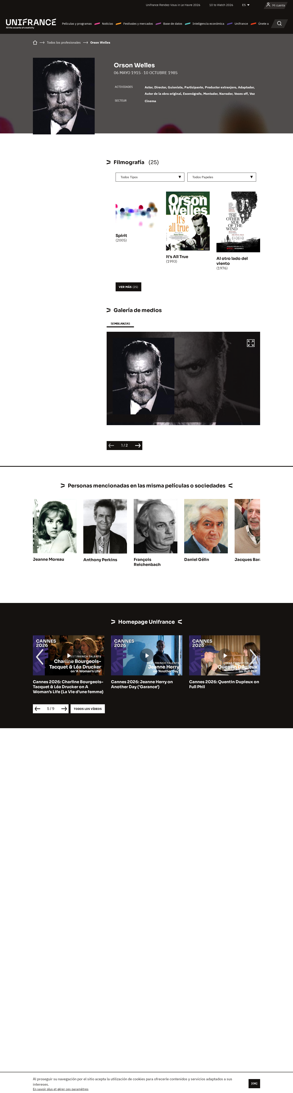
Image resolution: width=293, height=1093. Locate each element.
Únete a (263, 23)
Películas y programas (77, 23)
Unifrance (241, 23)
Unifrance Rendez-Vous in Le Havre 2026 (173, 5)
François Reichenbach (147, 562)
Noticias (107, 23)
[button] (251, 343)
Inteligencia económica (208, 23)
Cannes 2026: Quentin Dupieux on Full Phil (224, 684)
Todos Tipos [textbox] (129, 177)
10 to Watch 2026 (221, 5)
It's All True (177, 256)
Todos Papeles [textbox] (202, 177)
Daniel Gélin (196, 559)
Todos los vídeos (88, 709)
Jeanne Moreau (48, 559)
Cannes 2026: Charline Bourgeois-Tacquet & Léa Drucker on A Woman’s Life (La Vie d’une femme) (68, 686)
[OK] (254, 1083)
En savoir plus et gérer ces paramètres (60, 1089)
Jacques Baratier (252, 559)
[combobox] (150, 177)
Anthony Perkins (100, 559)
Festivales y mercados (138, 23)
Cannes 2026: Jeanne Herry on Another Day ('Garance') (142, 684)
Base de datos (172, 23)
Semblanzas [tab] (120, 323)
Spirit (121, 235)
